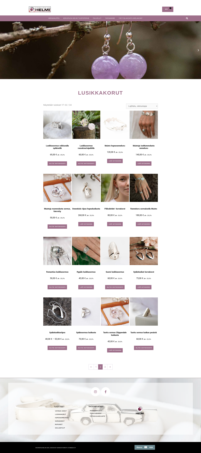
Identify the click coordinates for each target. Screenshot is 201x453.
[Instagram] (95, 391)
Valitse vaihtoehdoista (57, 163)
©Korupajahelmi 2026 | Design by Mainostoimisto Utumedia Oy (55, 447)
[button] (187, 18)
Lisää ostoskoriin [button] (115, 161)
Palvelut (97, 18)
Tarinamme (110, 18)
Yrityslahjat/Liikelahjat (130, 18)
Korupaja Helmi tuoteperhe (76, 18)
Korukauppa (54, 18)
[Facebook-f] (105, 391)
